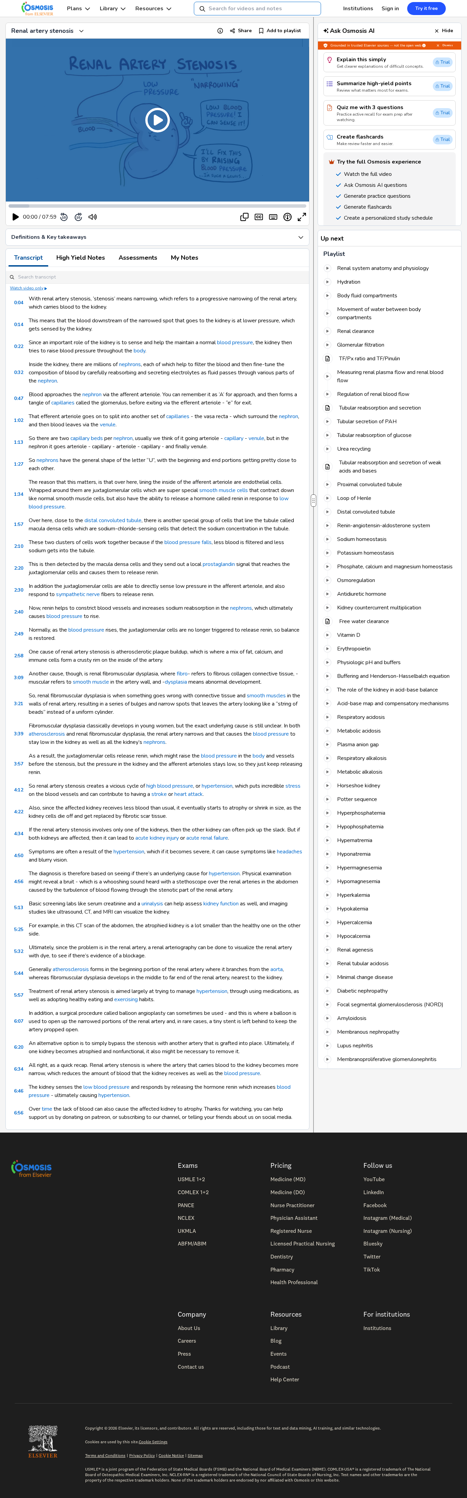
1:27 (18, 464)
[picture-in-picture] (244, 217)
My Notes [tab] (184, 258)
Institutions (358, 8)
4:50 (18, 855)
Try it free (426, 8)
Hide (447, 30)
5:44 (18, 973)
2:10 (18, 546)
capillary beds (86, 438)
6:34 (18, 1069)
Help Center (284, 1379)
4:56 (18, 881)
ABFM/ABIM (192, 1243)
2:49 (18, 634)
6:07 (18, 1021)
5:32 (18, 951)
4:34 (18, 833)
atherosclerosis (47, 734)
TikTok (371, 1269)
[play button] (16, 217)
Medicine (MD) (288, 1179)
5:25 (18, 929)
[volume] (92, 217)
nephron (47, 381)
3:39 (18, 734)
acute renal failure (207, 838)
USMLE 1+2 (191, 1179)
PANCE (186, 1205)
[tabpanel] (157, 698)
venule (108, 424)
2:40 (18, 612)
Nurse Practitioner (292, 1205)
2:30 (18, 590)
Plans (74, 8)
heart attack (188, 794)
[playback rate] (287, 217)
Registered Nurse (291, 1230)
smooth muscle (91, 682)
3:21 (18, 703)
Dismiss (447, 45)
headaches (289, 851)
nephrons (130, 364)
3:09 (18, 677)
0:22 (18, 346)
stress (293, 786)
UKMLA (187, 1230)
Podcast (280, 1366)
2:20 (18, 568)
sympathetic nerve (78, 594)
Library (109, 8)
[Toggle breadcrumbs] (81, 31)
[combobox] (257, 8)
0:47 (18, 398)
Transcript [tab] (28, 258)
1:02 (18, 420)
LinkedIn (373, 1192)
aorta (276, 969)
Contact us (191, 1366)
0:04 (18, 302)
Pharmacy (282, 1269)
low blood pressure (106, 1087)
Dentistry (281, 1256)
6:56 (18, 1113)
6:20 (18, 1047)
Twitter (372, 1256)
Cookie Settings (153, 1441)
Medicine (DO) (287, 1192)
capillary (233, 438)
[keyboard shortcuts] (273, 217)
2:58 (18, 656)
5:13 (18, 907)
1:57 (18, 524)
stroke (159, 794)
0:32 (18, 372)
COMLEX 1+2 (193, 1192)
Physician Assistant (294, 1217)
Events (278, 1353)
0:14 (18, 324)
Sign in (390, 8)
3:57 (18, 764)
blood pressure (235, 342)
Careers (187, 1340)
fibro (182, 673)
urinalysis (152, 903)
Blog (275, 1340)
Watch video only (26, 288)
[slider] (121, 217)
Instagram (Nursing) (387, 1230)
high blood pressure (169, 786)
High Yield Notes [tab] (80, 258)
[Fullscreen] (302, 217)
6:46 (18, 1091)
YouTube (374, 1179)
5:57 (18, 995)
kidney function (221, 903)
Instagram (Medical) (387, 1217)
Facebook (375, 1205)
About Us (189, 1328)
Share (245, 30)
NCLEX (186, 1217)
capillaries (63, 402)
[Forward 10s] (78, 217)
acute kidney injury (157, 838)
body (139, 350)
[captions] (259, 217)
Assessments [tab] (138, 258)
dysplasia (176, 682)
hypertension (217, 786)
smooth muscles (266, 695)
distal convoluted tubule (113, 520)
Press (184, 1353)
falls (207, 542)
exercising (126, 999)
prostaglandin (219, 564)
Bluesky (373, 1243)
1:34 (18, 494)
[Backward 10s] (64, 217)
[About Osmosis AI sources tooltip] (424, 45)
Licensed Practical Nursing (302, 1243)
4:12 (18, 790)
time (47, 1109)
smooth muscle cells (223, 490)
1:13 (18, 442)
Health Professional (294, 1282)
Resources (149, 8)
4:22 (18, 812)
